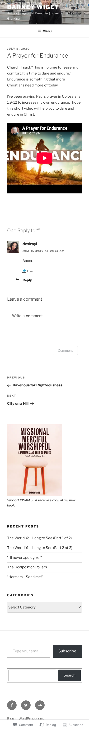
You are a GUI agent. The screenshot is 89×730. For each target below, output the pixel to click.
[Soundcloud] (40, 705)
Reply (27, 280)
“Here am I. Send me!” (25, 577)
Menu (47, 31)
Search (69, 675)
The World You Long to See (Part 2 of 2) (39, 548)
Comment (65, 350)
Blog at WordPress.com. (25, 718)
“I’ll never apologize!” (24, 557)
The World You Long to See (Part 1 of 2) (39, 538)
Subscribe (67, 651)
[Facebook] (12, 705)
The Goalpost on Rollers (27, 567)
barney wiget (33, 7)
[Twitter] (26, 705)
